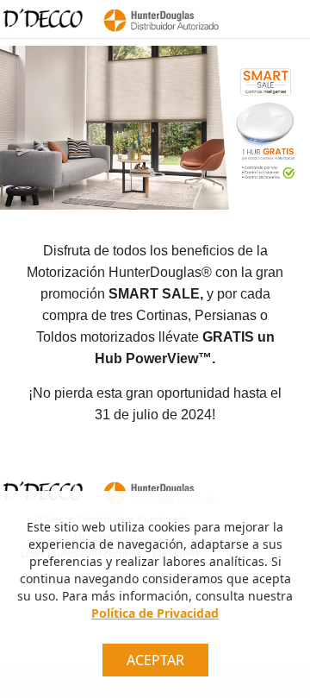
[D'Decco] (43, 19)
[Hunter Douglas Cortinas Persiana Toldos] (158, 19)
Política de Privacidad (155, 613)
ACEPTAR (155, 660)
